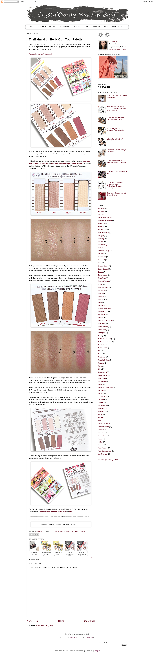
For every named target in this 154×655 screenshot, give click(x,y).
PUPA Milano (102, 375)
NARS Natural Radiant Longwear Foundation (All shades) (115, 130)
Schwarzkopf (102, 396)
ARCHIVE (76, 27)
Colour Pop (102, 257)
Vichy (100, 442)
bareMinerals (102, 454)
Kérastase (101, 314)
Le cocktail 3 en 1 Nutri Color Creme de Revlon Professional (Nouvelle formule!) (117, 185)
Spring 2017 (75, 531)
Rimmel (101, 390)
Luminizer (61, 531)
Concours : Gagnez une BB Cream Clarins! (116, 194)
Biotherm (101, 226)
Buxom (100, 242)
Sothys (100, 414)
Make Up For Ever (104, 339)
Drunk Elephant (103, 269)
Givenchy (101, 290)
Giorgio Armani (103, 287)
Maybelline (101, 345)
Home (61, 621)
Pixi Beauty (102, 378)
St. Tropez (101, 417)
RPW (91, 557)
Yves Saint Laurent (104, 451)
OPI (99, 369)
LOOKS (85, 27)
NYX (99, 351)
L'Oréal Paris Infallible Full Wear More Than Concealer (116, 161)
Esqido (100, 272)
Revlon (100, 384)
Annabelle (101, 211)
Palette (68, 531)
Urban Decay (102, 436)
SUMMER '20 (117, 27)
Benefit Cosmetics (104, 217)
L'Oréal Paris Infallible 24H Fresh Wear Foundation (116, 118)
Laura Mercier (103, 327)
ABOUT (32, 27)
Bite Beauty (102, 229)
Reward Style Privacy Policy (108, 460)
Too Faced (101, 433)
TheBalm (83, 531)
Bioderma (101, 223)
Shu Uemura (102, 405)
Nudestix (101, 363)
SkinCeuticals (103, 408)
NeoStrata (101, 357)
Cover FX (101, 260)
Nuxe (100, 366)
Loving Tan (101, 333)
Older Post (89, 621)
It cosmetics (102, 311)
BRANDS (52, 27)
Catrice (100, 248)
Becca (100, 214)
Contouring (53, 531)
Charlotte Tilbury (103, 251)
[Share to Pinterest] (38, 534)
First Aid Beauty (103, 281)
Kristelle (114, 42)
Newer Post (32, 621)
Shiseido (101, 402)
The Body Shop (103, 427)
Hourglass (101, 305)
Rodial (100, 393)
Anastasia (101, 208)
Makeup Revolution (104, 342)
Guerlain (101, 299)
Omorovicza (102, 372)
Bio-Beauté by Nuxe (105, 220)
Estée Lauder (102, 275)
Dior (99, 263)
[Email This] (30, 534)
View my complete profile (117, 50)
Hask (100, 302)
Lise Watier (102, 330)
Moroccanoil (102, 348)
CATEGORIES (64, 27)
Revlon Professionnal (105, 387)
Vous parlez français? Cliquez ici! (40, 54)
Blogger (97, 651)
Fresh (100, 284)
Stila (99, 421)
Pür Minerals (102, 381)
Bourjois (101, 236)
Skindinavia (102, 411)
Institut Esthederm (104, 308)
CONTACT (42, 27)
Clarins (100, 254)
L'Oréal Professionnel (105, 320)
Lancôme (101, 323)
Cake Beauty (102, 245)
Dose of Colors (103, 266)
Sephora (101, 399)
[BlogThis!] (32, 534)
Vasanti (100, 439)
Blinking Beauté (103, 232)
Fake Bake (102, 278)
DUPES (106, 27)
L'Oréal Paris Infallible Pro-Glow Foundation (116, 140)
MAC (100, 336)
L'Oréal (100, 317)
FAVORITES (96, 27)
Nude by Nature (103, 360)
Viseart (100, 445)
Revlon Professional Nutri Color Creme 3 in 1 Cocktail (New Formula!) (116, 108)
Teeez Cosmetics (104, 424)
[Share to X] (34, 534)
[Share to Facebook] (36, 534)
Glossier (101, 293)
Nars (100, 354)
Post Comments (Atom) (44, 626)
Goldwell (101, 296)
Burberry (101, 239)
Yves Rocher (102, 448)
